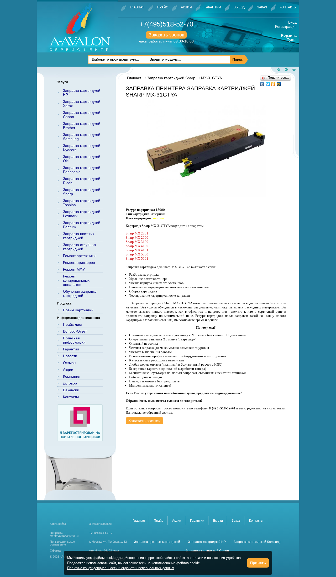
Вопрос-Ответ (75, 331)
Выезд (239, 7)
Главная (137, 7)
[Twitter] (268, 83)
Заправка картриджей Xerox (81, 103)
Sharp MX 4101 (137, 250)
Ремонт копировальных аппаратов (76, 280)
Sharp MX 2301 (137, 233)
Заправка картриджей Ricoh (81, 181)
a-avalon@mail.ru (100, 523)
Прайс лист (72, 324)
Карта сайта (58, 523)
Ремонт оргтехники (79, 256)
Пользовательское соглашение (62, 543)
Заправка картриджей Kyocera (81, 147)
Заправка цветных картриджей (78, 236)
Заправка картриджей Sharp (81, 192)
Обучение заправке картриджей (80, 293)
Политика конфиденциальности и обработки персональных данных (120, 568)
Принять (258, 563)
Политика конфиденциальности (64, 534)
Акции (186, 7)
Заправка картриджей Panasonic (81, 169)
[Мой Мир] (279, 83)
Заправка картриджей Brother (81, 125)
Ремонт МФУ (74, 269)
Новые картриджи (78, 310)
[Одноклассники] (273, 83)
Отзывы (69, 363)
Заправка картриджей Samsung (81, 136)
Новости (70, 356)
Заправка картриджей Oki (81, 158)
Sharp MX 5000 (137, 254)
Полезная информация (74, 340)
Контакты (288, 7)
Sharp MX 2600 (137, 237)
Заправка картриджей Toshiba (81, 203)
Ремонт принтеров (79, 262)
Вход (292, 22)
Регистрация (286, 26)
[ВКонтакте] (262, 83)
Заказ (262, 7)
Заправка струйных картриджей (79, 247)
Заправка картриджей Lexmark (81, 214)
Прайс (162, 7)
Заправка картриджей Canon (81, 114)
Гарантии (212, 7)
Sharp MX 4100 (137, 246)
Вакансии (71, 390)
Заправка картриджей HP (81, 92)
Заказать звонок (166, 35)
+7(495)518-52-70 (166, 24)
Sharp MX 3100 (137, 242)
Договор (70, 383)
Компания (71, 376)
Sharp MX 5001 (137, 258)
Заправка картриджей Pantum (81, 225)
